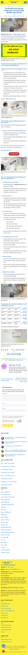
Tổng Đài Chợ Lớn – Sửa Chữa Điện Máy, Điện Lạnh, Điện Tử (15, 438)
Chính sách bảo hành (6, 639)
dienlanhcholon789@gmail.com (12, 569)
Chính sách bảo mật (6, 627)
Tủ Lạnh (3, 547)
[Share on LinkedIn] (20, 354)
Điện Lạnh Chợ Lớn (20, 16)
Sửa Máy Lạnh (4, 606)
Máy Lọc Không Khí (6, 512)
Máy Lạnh (3, 509)
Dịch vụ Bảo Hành (5, 494)
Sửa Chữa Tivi (4, 615)
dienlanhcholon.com (14, 649)
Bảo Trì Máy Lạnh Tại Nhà (7, 463)
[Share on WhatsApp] (8, 354)
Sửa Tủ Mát (4, 545)
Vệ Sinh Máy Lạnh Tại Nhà (7, 472)
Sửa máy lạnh (4, 524)
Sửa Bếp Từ (4, 514)
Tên (3, 403)
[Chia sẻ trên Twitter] (13, 354)
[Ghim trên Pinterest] (17, 354)
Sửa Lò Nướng (4, 517)
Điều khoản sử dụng (6, 625)
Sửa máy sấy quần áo (6, 529)
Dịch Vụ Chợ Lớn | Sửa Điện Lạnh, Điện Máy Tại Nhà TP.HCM (16, 442)
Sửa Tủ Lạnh (4, 613)
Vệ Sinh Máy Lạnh (5, 603)
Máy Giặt (3, 507)
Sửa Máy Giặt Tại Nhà (6, 478)
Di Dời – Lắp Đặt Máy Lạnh (8, 475)
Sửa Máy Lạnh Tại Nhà (6, 469)
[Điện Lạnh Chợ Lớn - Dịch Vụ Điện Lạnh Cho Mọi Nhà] (14, 2)
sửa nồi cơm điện (5, 535)
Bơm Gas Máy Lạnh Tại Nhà (8, 466)
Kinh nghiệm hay (5, 502)
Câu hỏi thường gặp (6, 629)
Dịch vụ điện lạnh (8, 6)
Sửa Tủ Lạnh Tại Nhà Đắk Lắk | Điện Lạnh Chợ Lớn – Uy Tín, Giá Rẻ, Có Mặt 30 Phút (15, 451)
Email (3, 408)
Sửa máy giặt (4, 522)
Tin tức (3, 632)
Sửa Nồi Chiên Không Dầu (7, 532)
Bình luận (4, 393)
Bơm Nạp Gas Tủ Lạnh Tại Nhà (9, 481)
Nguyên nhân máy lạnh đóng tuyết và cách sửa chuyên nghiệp (21, 379)
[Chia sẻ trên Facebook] (10, 354)
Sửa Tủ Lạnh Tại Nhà (6, 484)
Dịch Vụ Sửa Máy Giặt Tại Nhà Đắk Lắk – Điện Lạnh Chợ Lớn (15, 455)
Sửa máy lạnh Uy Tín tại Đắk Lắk (13, 446)
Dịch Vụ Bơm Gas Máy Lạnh (8, 497)
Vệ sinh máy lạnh (5, 550)
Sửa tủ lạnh (4, 542)
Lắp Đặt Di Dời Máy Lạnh (18, 6)
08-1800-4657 (9, 567)
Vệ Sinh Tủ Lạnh (5, 552)
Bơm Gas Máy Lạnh (6, 608)
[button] (2, 2)
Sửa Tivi (3, 540)
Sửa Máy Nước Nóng (6, 527)
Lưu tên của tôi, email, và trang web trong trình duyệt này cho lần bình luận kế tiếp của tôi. (12, 417)
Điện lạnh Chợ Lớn (11, 99)
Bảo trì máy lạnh (5, 492)
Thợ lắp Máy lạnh (19, 360)
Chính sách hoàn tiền (6, 641)
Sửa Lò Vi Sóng (5, 519)
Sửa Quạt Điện (5, 537)
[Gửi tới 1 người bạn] (15, 354)
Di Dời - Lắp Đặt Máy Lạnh (8, 610)
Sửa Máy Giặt (4, 617)
